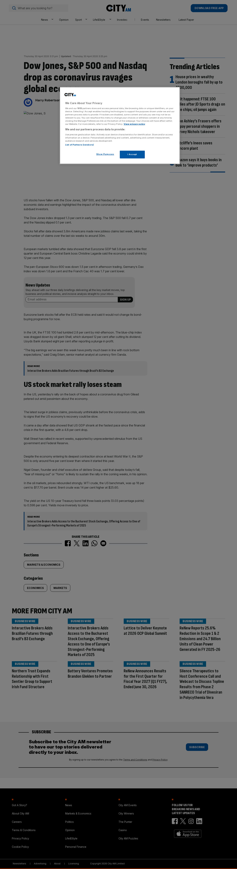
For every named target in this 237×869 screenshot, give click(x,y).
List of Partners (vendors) (79, 144)
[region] (120, 125)
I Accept (132, 154)
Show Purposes (105, 154)
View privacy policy (134, 124)
